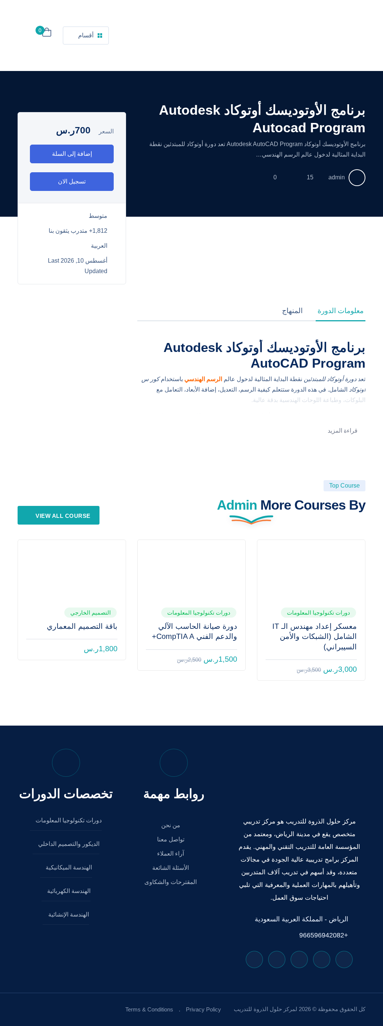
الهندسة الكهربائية (68, 891)
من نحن (171, 825)
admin (336, 177)
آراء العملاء (171, 853)
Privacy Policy (203, 1009)
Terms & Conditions (149, 1009)
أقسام (86, 35)
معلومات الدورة (341, 311)
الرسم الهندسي (203, 379)
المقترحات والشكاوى (171, 882)
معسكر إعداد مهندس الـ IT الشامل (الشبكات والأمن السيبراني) (314, 636)
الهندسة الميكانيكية (68, 867)
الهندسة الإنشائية (68, 914)
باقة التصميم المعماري (82, 626)
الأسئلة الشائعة (171, 868)
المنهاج (292, 311)
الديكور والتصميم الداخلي (68, 844)
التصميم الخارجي (90, 612)
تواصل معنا (171, 839)
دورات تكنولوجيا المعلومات (318, 612)
